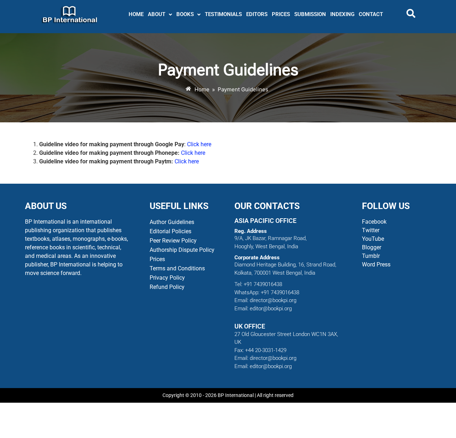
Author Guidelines (172, 222)
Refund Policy (167, 287)
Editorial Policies (170, 231)
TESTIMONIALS (223, 14)
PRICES (281, 14)
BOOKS (185, 14)
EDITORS (257, 14)
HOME (136, 14)
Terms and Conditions (177, 268)
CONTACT (371, 14)
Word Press (376, 264)
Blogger (371, 247)
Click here (199, 144)
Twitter (370, 230)
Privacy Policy (167, 277)
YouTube (373, 238)
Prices (157, 259)
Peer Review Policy (173, 240)
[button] (160, 14)
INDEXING (342, 14)
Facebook (375, 221)
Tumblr (371, 256)
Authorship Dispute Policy (182, 249)
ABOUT (156, 14)
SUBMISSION (310, 14)
